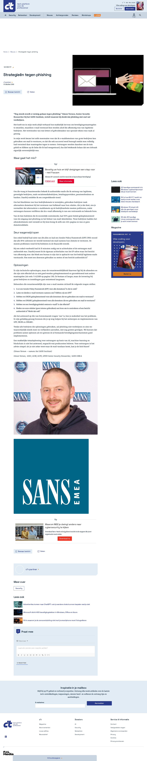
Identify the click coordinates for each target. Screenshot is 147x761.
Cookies (113, 738)
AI (75, 724)
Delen (32, 92)
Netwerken (78, 731)
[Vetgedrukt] (18, 655)
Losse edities (44, 731)
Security (7, 67)
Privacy (113, 734)
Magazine (42, 724)
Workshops (86, 15)
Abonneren (130, 9)
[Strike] (27, 655)
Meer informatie (65, 181)
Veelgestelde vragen (118, 728)
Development (79, 734)
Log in (6, 87)
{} (45, 655)
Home (5, 52)
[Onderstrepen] (24, 655)
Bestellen (119, 9)
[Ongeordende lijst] (33, 655)
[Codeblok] (39, 655)
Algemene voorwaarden (119, 731)
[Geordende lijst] (30, 655)
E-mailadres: (39, 702)
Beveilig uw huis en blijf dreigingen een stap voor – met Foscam (70, 171)
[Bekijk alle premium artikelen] (97, 15)
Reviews (75, 15)
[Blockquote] (36, 655)
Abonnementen (44, 728)
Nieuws (50, 15)
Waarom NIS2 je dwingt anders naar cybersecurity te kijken (63, 526)
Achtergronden (62, 15)
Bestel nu (127, 274)
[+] (48, 655)
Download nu (64, 538)
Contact (113, 724)
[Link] (42, 655)
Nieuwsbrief (43, 734)
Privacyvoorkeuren (117, 741)
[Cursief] (21, 655)
